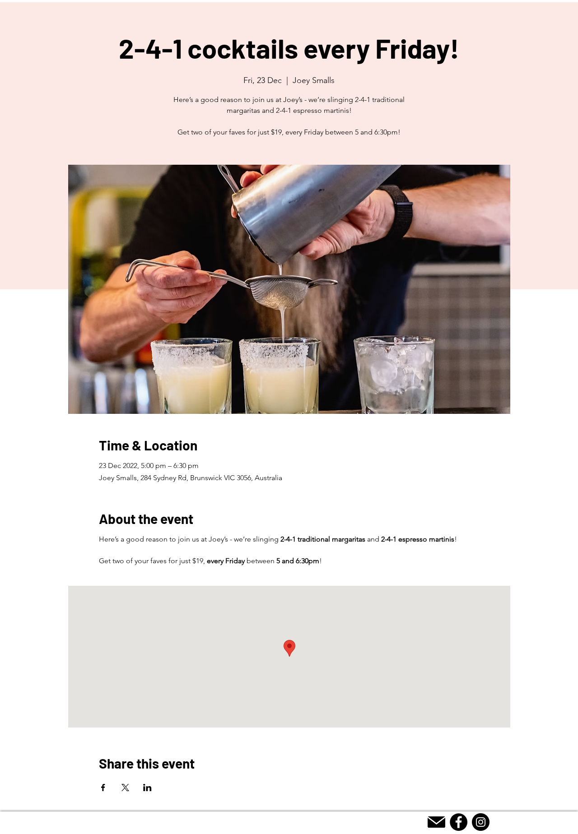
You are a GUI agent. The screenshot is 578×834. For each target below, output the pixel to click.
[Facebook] (458, 822)
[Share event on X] (125, 787)
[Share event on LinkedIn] (147, 787)
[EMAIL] (436, 822)
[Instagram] (480, 822)
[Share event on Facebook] (103, 787)
